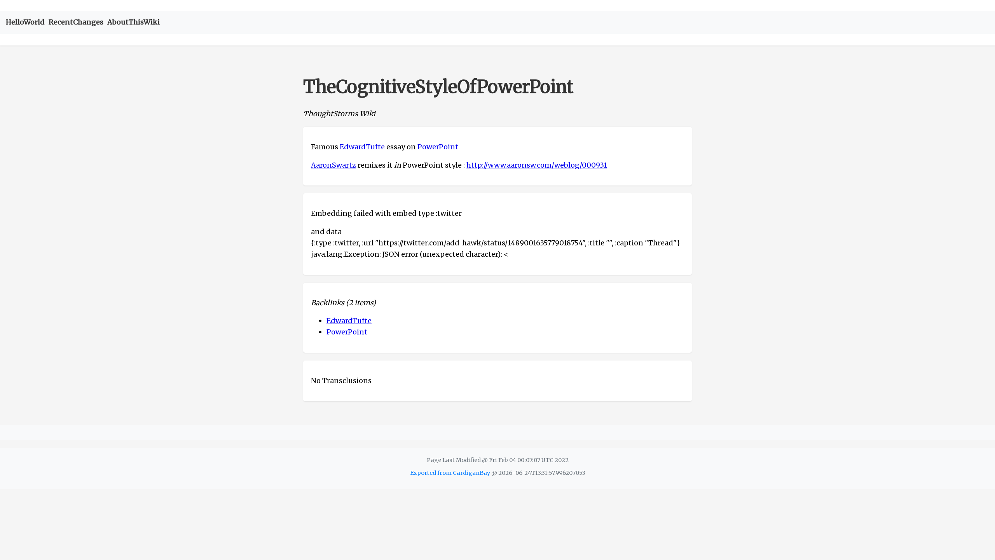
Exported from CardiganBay (450, 472)
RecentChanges (76, 22)
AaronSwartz (333, 165)
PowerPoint (437, 146)
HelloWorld (25, 22)
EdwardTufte (362, 146)
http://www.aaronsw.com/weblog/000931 (536, 165)
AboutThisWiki (133, 22)
